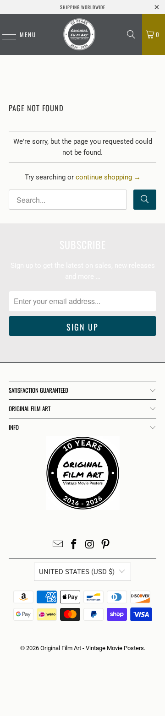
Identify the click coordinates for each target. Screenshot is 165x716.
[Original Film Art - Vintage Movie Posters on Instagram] (90, 545)
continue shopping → (108, 177)
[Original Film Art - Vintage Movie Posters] (79, 34)
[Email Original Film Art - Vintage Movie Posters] (58, 545)
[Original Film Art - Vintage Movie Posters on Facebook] (74, 545)
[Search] (131, 34)
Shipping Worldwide (82, 7)
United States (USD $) (77, 572)
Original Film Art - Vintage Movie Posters (92, 648)
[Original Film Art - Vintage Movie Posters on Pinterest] (106, 545)
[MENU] (4, 34)
